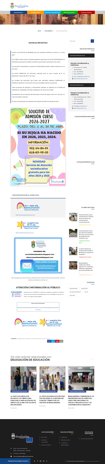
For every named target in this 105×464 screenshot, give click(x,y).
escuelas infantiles (75, 292)
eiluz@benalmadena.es (80, 106)
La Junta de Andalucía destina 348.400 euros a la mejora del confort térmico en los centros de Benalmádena (52, 399)
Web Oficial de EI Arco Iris (80, 78)
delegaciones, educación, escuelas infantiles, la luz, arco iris (33, 338)
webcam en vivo (65, 440)
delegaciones (74, 288)
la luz (86, 292)
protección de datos (87, 439)
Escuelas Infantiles (38, 43)
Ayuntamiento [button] (18, 12)
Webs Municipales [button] (69, 12)
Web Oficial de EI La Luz (80, 108)
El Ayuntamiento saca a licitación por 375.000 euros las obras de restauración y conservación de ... (86, 218)
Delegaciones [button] (35, 12)
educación (84, 288)
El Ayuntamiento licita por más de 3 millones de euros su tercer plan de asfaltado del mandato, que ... (86, 234)
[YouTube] (40, 461)
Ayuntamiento (49, 31)
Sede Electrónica (46, 445)
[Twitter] (34, 461)
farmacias (64, 437)
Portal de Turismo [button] (86, 12)
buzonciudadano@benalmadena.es (23, 456)
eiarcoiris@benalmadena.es (82, 76)
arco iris (72, 295)
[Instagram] (43, 461)
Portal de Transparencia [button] (52, 12)
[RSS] (46, 461)
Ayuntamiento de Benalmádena (76, 461)
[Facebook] (37, 461)
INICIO (39, 31)
